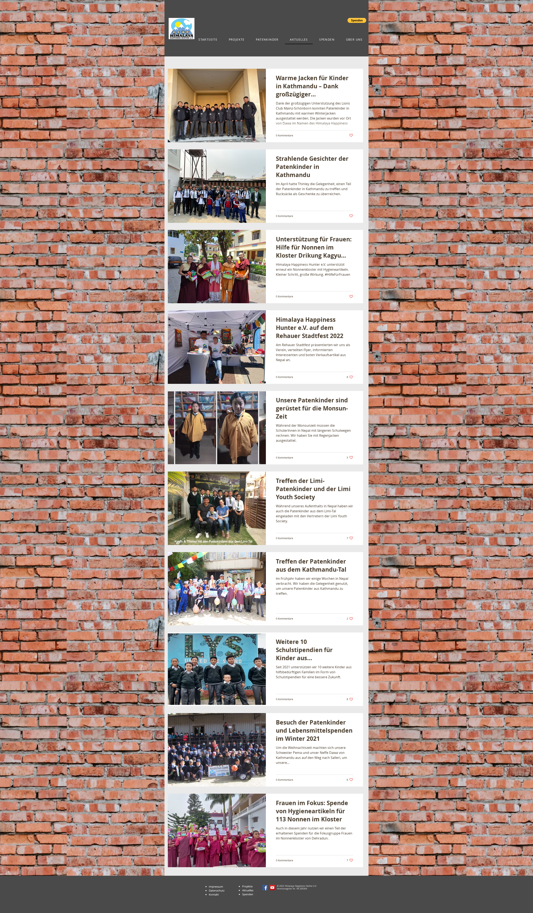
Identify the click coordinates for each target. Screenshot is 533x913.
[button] (356, 20)
